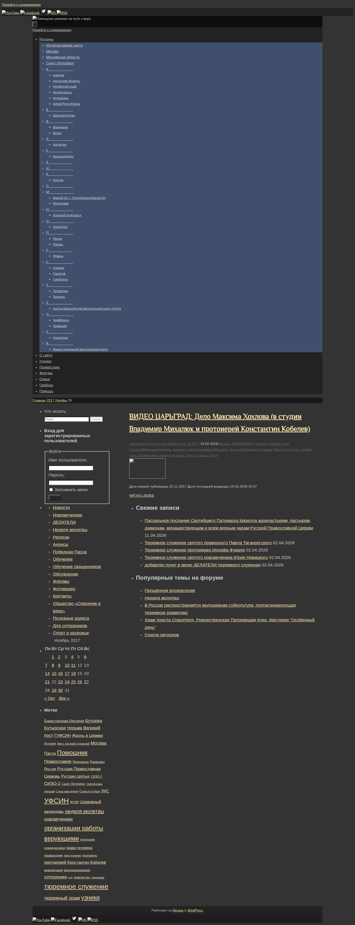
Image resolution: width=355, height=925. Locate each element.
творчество (82, 877)
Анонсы (60, 544)
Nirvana (178, 910)
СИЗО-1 (96, 776)
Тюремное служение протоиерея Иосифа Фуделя (195, 550)
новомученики (58, 819)
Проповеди (81, 762)
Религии (61, 537)
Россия (50, 769)
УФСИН (56, 801)
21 (47, 682)
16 (60, 673)
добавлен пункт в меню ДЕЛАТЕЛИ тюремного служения (203, 565)
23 (60, 682)
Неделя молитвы (162, 598)
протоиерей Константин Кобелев (155, 444)
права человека (79, 848)
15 (54, 673)
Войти (54, 497)
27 (86, 682)
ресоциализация (77, 870)
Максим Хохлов (285, 449)
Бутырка (93, 720)
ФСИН (74, 802)
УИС (105, 791)
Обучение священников (77, 566)
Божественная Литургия (64, 721)
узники (90, 897)
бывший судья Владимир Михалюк (200, 449)
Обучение (63, 559)
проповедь (89, 855)
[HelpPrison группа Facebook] (30, 13)
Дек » (64, 698)
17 (67, 673)
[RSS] (62, 13)
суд (70, 877)
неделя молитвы (84, 811)
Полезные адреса (71, 618)
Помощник (72, 752)
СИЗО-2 (52, 783)
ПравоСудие (279, 444)
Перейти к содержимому (21, 5)
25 (73, 682)
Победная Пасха (70, 552)
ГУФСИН (62, 735)
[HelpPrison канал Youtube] (11, 13)
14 (47, 673)
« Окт (49, 698)
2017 (50, 400)
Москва (223, 444)
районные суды (171, 455)
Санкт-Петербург (73, 783)
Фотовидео (64, 588)
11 (73, 665)
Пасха (50, 753)
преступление (72, 855)
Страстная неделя (67, 791)
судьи (213, 455)
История (50, 743)
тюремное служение (76, 886)
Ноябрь (61, 400)
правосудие (147, 455)
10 (67, 665)
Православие (57, 761)
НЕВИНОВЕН (241, 444)
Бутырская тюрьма (63, 728)
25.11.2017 (190, 444)
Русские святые (75, 776)
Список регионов (162, 635)
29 (54, 690)
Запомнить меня (71, 489)
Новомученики (67, 515)
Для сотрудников (70, 625)
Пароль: (57, 475)
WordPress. (195, 910)
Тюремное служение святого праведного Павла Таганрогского (208, 542)
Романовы (97, 762)
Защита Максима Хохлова (250, 449)
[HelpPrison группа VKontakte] (52, 13)
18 (73, 673)
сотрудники (55, 877)
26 (79, 682)
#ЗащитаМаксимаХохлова (150, 449)
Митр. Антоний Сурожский (73, 743)
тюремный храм (62, 898)
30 (60, 690)
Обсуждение (65, 574)
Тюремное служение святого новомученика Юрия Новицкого (206, 557)
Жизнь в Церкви (87, 735)
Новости (260, 444)
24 (67, 682)
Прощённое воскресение (170, 590)
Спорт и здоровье (71, 633)
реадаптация (53, 870)
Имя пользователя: (68, 460)
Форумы (61, 581)
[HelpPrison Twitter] (44, 13)
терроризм (97, 877)
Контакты (62, 596)
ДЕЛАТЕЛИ (64, 522)
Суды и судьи (196, 455)
